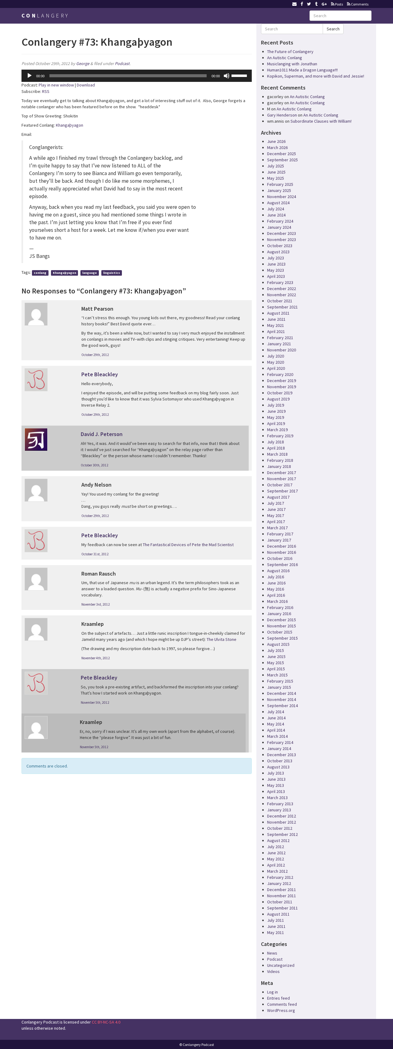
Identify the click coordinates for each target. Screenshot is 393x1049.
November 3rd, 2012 (95, 604)
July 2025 (275, 166)
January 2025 (279, 190)
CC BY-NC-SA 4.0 (106, 1022)
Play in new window (56, 85)
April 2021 (276, 331)
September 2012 (282, 834)
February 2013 (280, 803)
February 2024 (280, 221)
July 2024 (275, 209)
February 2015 (280, 681)
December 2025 (281, 153)
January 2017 (279, 540)
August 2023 (278, 252)
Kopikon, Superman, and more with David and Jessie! (315, 76)
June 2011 (276, 926)
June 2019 (276, 411)
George (82, 63)
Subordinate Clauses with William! (321, 121)
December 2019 (281, 380)
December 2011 (281, 889)
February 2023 (280, 282)
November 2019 (281, 386)
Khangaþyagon (69, 125)
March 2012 (277, 871)
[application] (136, 76)
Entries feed (278, 998)
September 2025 (282, 160)
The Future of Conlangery (290, 51)
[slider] (240, 75)
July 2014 (275, 711)
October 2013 (279, 761)
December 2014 (281, 693)
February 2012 (280, 877)
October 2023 (279, 245)
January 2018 (279, 466)
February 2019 (280, 435)
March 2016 (277, 601)
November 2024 (281, 196)
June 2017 (276, 509)
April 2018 (276, 448)
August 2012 (278, 840)
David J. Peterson (102, 434)
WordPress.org (281, 1010)
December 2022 (281, 288)
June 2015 (276, 656)
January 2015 (279, 687)
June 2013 (276, 779)
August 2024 (278, 202)
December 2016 (281, 546)
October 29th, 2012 (95, 355)
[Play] (29, 76)
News (272, 953)
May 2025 (275, 178)
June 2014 (276, 718)
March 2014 (277, 736)
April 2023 (276, 276)
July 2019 (275, 405)
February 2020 (280, 374)
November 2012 (281, 822)
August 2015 (278, 644)
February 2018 (280, 460)
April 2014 (276, 730)
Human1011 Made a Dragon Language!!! (302, 70)
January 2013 (279, 810)
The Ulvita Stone (221, 639)
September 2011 (282, 908)
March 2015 (277, 675)
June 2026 (276, 141)
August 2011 (278, 914)
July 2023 (275, 258)
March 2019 (277, 429)
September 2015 (282, 638)
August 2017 (278, 497)
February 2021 (280, 337)
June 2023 (276, 264)
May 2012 (275, 859)
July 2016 (275, 577)
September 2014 (282, 705)
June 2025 (276, 172)
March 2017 (277, 527)
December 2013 (281, 754)
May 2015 (275, 662)
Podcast (122, 63)
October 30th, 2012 (94, 465)
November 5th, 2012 (95, 702)
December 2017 (281, 472)
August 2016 (278, 570)
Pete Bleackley (99, 374)
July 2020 (275, 356)
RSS (45, 91)
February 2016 (280, 607)
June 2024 (276, 215)
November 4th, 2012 (95, 658)
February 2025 (280, 184)
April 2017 (276, 521)
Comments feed (282, 1004)
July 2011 (275, 920)
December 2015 (281, 619)
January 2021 (279, 343)
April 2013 (276, 791)
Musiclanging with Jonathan (292, 64)
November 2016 (281, 552)
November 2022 (281, 294)
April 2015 (276, 669)
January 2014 (279, 748)
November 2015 (281, 626)
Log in (272, 992)
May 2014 (275, 724)
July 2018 (275, 442)
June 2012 (276, 853)
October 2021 (279, 301)
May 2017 (275, 515)
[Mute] (227, 76)
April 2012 (276, 865)
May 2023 (275, 270)
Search (333, 29)
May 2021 (275, 325)
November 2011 (281, 895)
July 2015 (275, 650)
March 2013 (277, 797)
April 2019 (276, 423)
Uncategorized (280, 965)
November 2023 (281, 239)
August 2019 (278, 399)
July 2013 (275, 773)
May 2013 (275, 785)
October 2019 (279, 393)
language (89, 273)
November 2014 (281, 699)
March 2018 (277, 454)
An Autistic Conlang (284, 57)
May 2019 (275, 417)
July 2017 (275, 503)
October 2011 (279, 902)
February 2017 (280, 534)
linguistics (111, 273)
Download (86, 85)
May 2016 (275, 589)
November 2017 (281, 478)
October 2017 (279, 485)
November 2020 (281, 350)
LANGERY (45, 15)
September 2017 (282, 491)
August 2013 (278, 767)
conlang (40, 273)
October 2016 (279, 558)
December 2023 (281, 233)
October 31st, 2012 (95, 554)
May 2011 (275, 932)
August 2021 (278, 313)
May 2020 (275, 362)
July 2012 (275, 846)
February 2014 (280, 742)
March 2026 (277, 147)
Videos (273, 971)
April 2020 (276, 368)
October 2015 (279, 632)
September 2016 (282, 564)
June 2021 (276, 319)
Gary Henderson (282, 115)
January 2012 (279, 883)
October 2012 (279, 828)
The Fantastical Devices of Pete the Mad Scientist (188, 544)
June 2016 (276, 583)
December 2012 (281, 816)
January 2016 (279, 613)
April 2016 (276, 595)
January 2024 (279, 227)
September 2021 (282, 307)
